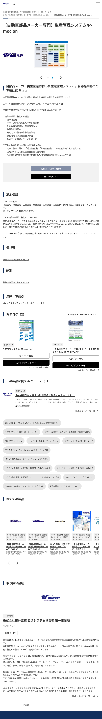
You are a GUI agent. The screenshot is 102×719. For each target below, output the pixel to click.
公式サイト (8, 626)
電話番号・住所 (10, 633)
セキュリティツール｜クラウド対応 (79, 477)
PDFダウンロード (51, 176)
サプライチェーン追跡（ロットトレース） (21, 432)
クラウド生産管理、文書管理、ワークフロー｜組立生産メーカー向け (32, 477)
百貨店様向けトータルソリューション (64, 486)
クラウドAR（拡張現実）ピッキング (78, 441)
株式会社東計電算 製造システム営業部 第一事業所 (36, 620)
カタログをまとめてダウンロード (81, 314)
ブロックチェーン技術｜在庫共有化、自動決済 (75, 468)
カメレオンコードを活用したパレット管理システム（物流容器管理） (32, 423)
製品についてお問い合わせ (51, 168)
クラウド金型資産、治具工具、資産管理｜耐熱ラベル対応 (27, 468)
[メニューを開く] (98, 4)
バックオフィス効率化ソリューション (43, 441)
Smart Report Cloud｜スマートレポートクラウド (24, 486)
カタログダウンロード (26, 362)
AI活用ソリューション (13, 441)
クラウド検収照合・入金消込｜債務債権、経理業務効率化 (67, 432)
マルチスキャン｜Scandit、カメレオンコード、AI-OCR (26, 450)
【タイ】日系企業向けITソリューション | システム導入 (26, 459)
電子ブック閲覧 (26, 355)
